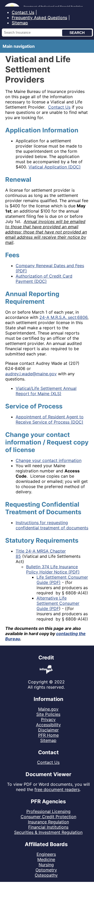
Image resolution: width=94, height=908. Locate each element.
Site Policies (48, 714)
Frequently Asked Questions (39, 17)
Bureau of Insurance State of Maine (39, 3)
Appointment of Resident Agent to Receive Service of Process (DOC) (50, 419)
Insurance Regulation (48, 821)
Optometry (46, 869)
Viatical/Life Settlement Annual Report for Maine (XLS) (46, 391)
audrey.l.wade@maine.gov (31, 373)
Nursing (46, 864)
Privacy (48, 719)
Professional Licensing (48, 811)
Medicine (46, 859)
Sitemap (20, 22)
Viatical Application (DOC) (54, 166)
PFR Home (48, 735)
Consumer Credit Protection (48, 816)
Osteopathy (46, 875)
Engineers (46, 854)
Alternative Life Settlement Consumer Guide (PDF (58, 603)
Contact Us (23, 12)
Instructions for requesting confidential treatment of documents (52, 525)
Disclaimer (48, 730)
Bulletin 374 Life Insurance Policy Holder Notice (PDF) (53, 569)
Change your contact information (48, 460)
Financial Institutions (48, 827)
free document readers (57, 789)
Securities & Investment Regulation (48, 832)
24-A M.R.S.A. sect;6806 (63, 317)
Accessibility (48, 724)
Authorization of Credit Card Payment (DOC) (44, 278)
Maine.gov (48, 709)
